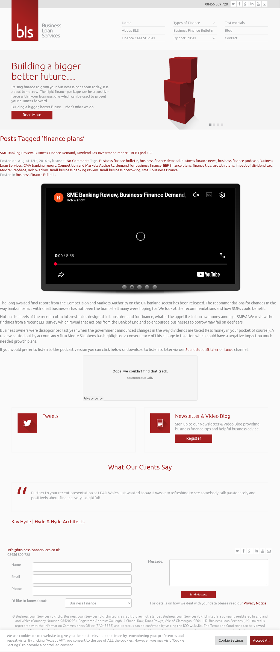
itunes (228, 349)
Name (16, 564)
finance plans (180, 165)
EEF (166, 165)
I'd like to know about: (29, 600)
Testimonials (235, 22)
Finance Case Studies (138, 38)
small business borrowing (119, 170)
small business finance (160, 170)
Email (15, 576)
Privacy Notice (255, 603)
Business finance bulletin (118, 160)
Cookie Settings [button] (231, 640)
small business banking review (73, 170)
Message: (155, 561)
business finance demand (160, 160)
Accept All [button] (261, 640)
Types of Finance (186, 22)
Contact (231, 38)
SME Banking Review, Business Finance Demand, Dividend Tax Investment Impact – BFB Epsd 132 (76, 153)
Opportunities (184, 38)
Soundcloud (195, 349)
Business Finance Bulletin (193, 30)
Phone (16, 588)
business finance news (198, 160)
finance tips (202, 165)
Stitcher (212, 349)
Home (126, 22)
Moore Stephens (13, 170)
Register (193, 438)
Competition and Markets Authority (86, 165)
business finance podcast (238, 160)
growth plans (223, 165)
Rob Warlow (38, 170)
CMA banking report (39, 165)
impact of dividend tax (254, 165)
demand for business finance (138, 165)
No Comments (78, 160)
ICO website (192, 625)
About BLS (130, 30)
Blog (228, 30)
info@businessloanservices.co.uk (33, 550)
